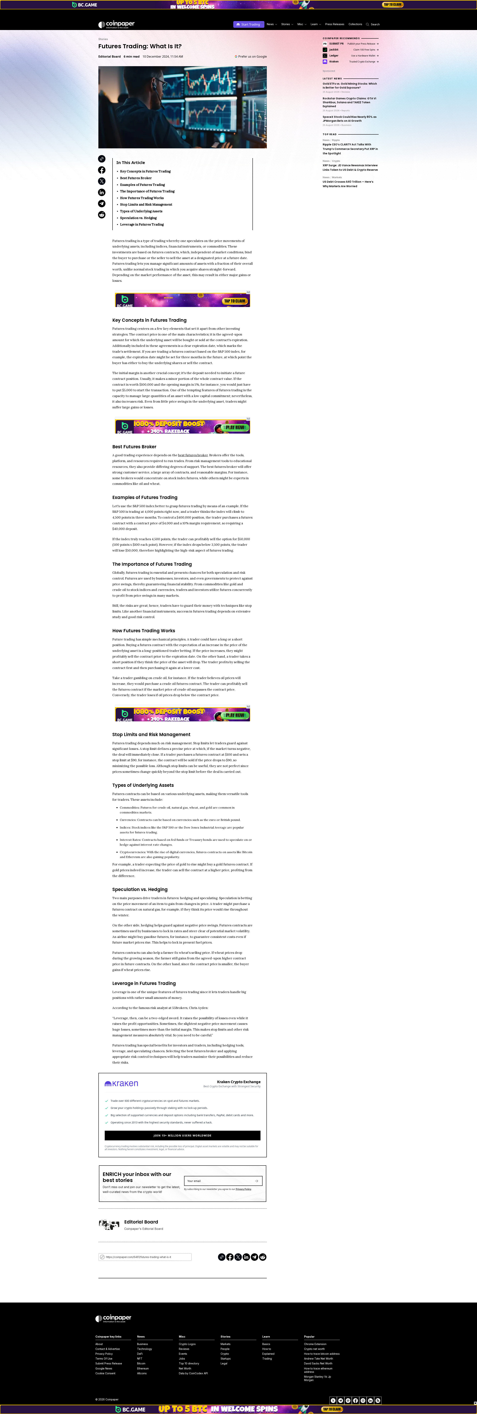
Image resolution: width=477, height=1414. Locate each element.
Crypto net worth (314, 1348)
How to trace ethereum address (318, 1370)
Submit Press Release (108, 1363)
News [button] (270, 24)
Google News (103, 1368)
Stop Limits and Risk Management (146, 204)
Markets (337, 177)
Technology (144, 1348)
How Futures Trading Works (142, 198)
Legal (224, 1363)
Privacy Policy (243, 1189)
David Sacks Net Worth (318, 1363)
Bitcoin (141, 1363)
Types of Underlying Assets (141, 211)
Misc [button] (300, 24)
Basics (266, 1344)
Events (183, 1353)
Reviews (184, 1348)
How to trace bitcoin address (322, 1353)
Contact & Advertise (107, 1348)
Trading (267, 1358)
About (99, 1344)
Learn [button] (314, 24)
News (326, 139)
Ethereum (143, 1368)
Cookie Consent (105, 1373)
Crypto (336, 160)
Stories (103, 39)
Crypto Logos (187, 1344)
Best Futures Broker (136, 178)
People (225, 1348)
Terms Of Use (103, 1358)
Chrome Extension (315, 1344)
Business (142, 1344)
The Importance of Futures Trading (147, 191)
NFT (139, 1358)
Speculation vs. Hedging (138, 218)
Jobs (182, 1358)
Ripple (336, 139)
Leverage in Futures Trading (142, 224)
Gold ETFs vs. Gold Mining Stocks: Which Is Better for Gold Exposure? (350, 85)
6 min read (132, 56)
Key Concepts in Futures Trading (145, 171)
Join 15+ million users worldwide (183, 1135)
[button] (334, 24)
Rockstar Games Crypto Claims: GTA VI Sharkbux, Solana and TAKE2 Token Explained (349, 102)
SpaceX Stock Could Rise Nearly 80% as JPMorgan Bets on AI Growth (350, 119)
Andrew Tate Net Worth (318, 1358)
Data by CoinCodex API (193, 1373)
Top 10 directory (189, 1363)
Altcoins (142, 1373)
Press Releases (334, 24)
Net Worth (185, 1368)
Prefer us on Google (252, 56)
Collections (355, 24)
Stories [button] (285, 24)
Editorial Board (109, 56)
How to (266, 1348)
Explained (268, 1353)
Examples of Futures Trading (142, 185)
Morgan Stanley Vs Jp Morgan (317, 1378)
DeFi (140, 1353)
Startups (226, 1358)
